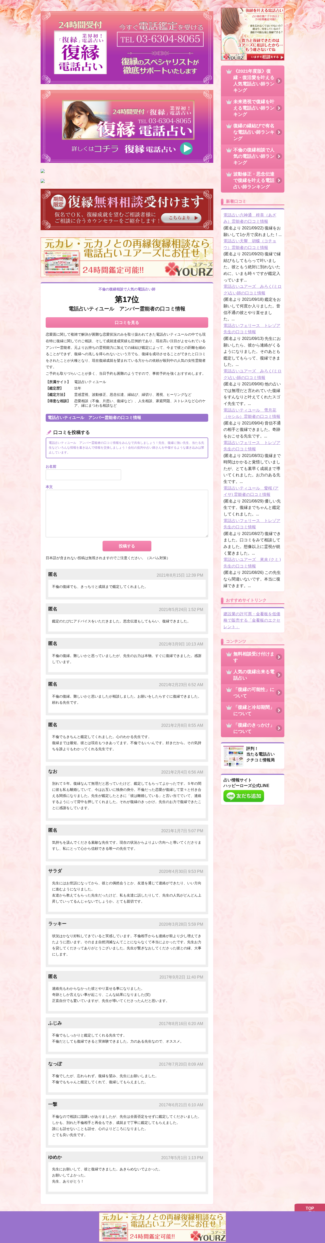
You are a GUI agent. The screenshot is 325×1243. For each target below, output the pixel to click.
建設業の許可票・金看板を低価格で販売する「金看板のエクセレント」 (251, 620)
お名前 (51, 466)
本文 (49, 487)
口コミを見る (127, 322)
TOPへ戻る (310, 1210)
